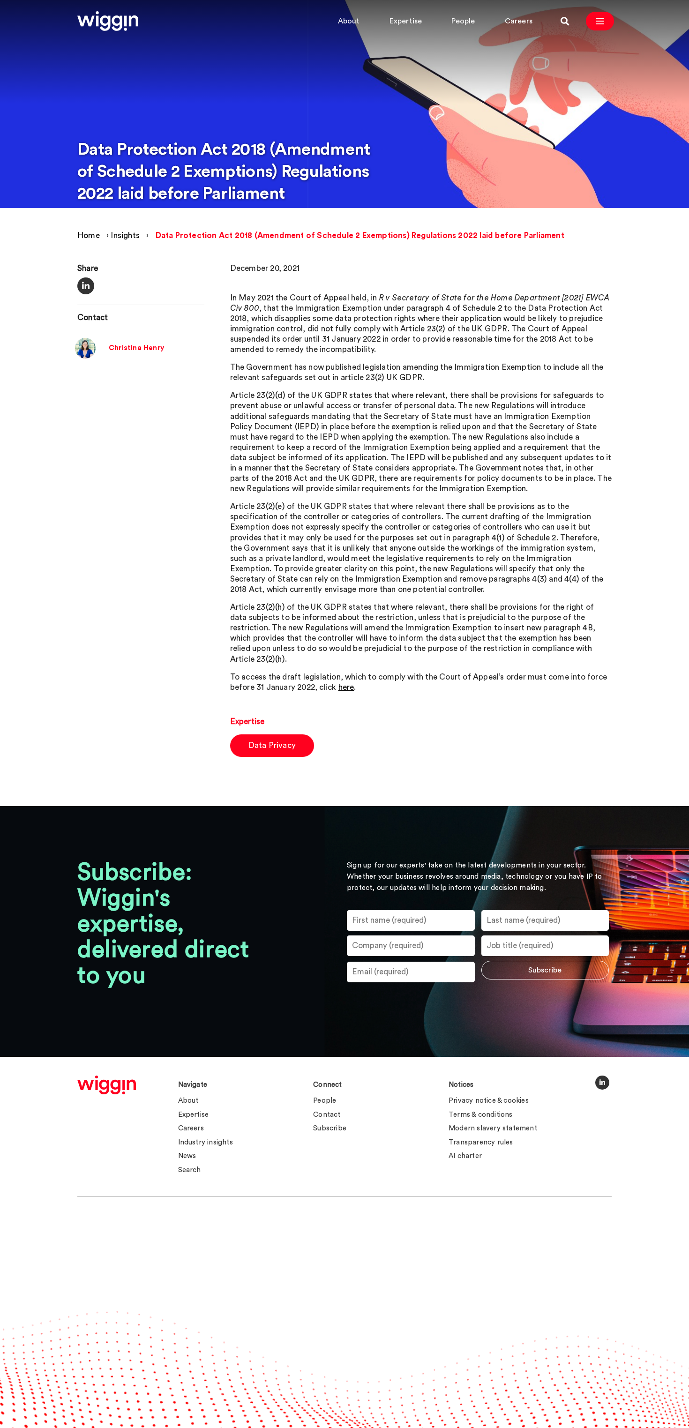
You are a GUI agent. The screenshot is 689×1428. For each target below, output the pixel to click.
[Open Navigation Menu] (600, 21)
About (349, 21)
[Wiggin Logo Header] (107, 21)
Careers (518, 21)
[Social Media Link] (602, 1083)
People (463, 21)
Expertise (405, 21)
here (346, 687)
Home (88, 235)
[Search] (564, 21)
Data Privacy (272, 745)
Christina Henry (136, 348)
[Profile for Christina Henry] (85, 356)
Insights (125, 235)
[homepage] (106, 1085)
